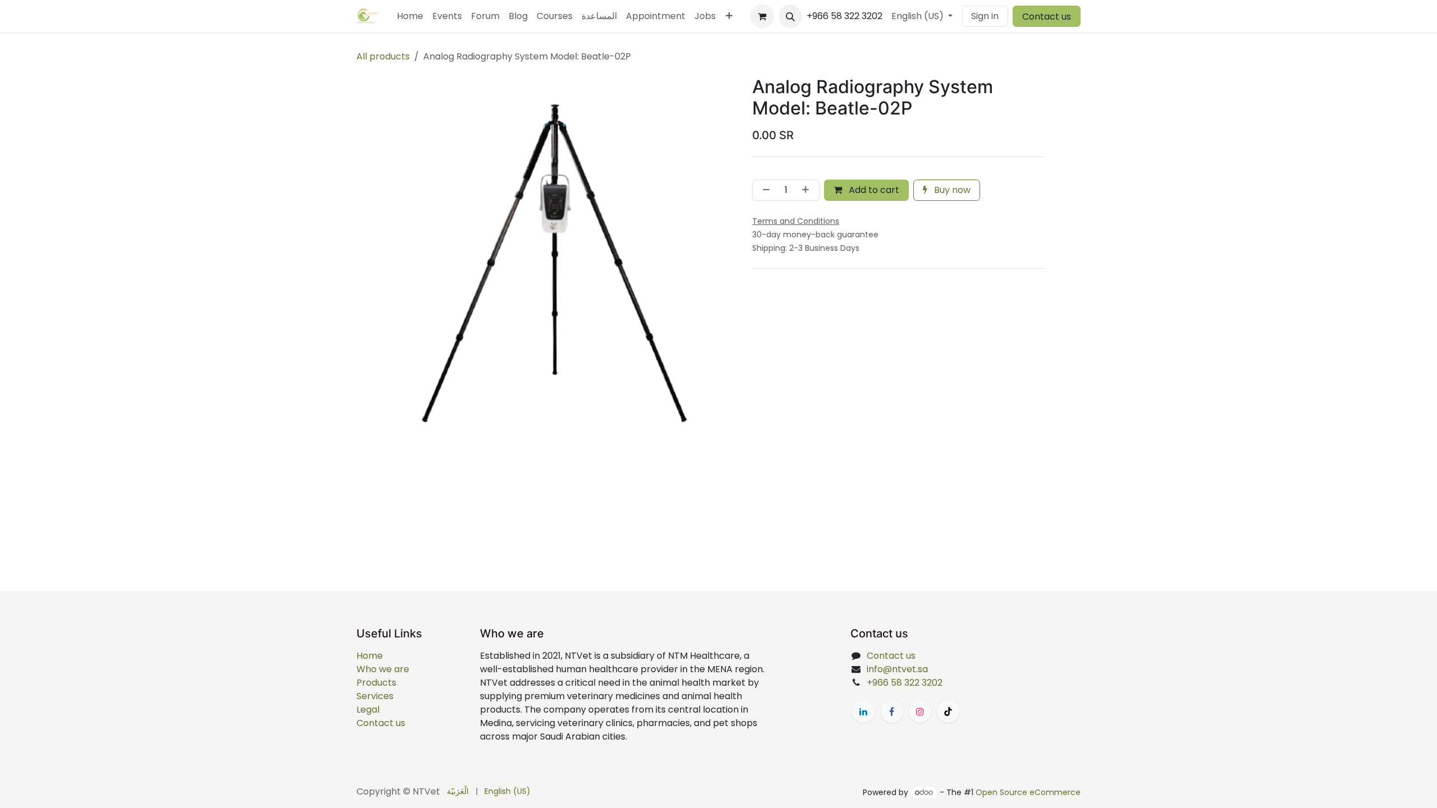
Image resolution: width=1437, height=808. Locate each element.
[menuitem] (410, 16)
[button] (790, 16)
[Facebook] (892, 711)
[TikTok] (948, 711)
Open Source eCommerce (1028, 792)
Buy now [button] (951, 189)
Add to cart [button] (872, 189)
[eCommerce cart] (762, 16)
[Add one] (808, 190)
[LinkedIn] (863, 711)
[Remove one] (764, 190)
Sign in (985, 16)
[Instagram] (920, 711)
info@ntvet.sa (897, 669)
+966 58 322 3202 (904, 682)
